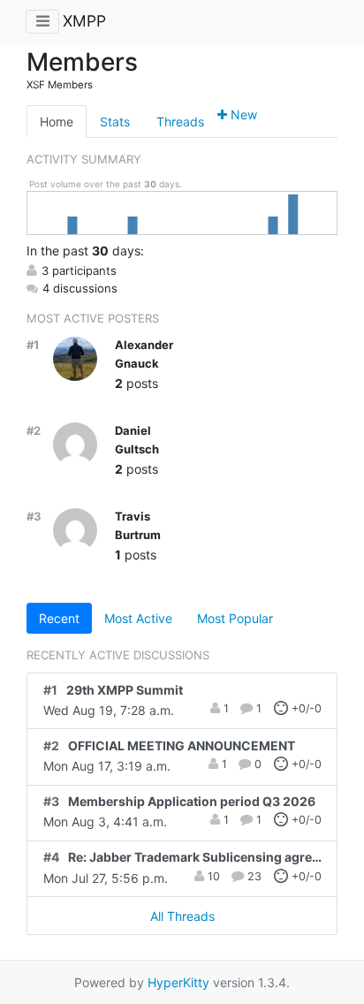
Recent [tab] (59, 618)
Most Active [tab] (138, 618)
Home (56, 121)
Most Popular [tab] (235, 618)
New (242, 114)
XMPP (84, 20)
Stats (115, 121)
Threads (180, 121)
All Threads (182, 916)
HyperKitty (178, 982)
